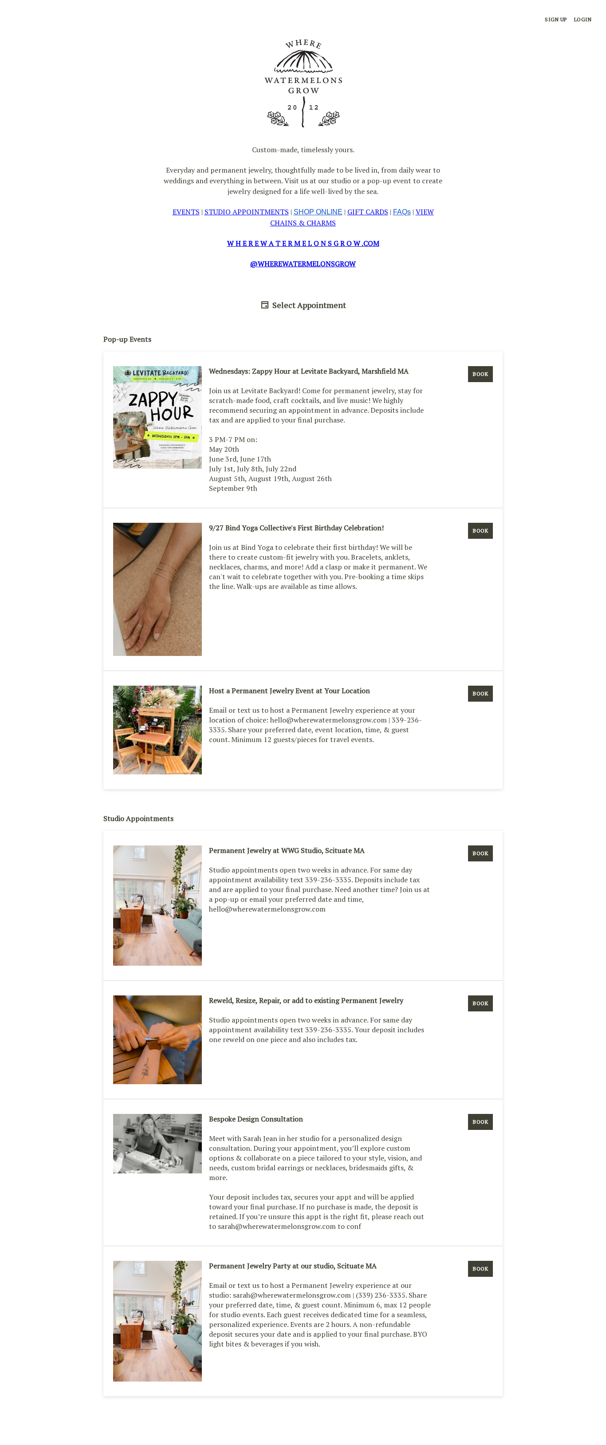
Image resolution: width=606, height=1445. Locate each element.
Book (480, 374)
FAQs (402, 212)
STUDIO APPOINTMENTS (247, 212)
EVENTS (186, 212)
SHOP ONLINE (318, 212)
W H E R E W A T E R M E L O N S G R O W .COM (303, 243)
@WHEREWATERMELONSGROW (303, 263)
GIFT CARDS (367, 212)
